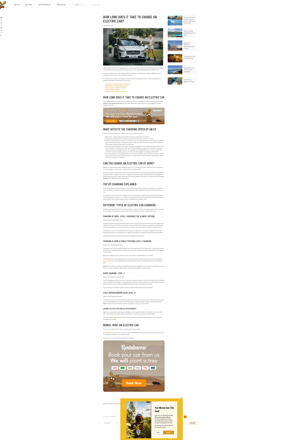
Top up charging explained (112, 89)
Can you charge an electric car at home (116, 87)
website (115, 317)
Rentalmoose (110, 332)
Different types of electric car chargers (116, 91)
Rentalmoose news (61, 4)
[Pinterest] (1, 25)
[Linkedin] (1, 22)
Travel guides (28, 4)
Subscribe (193, 423)
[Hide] (0, 35)
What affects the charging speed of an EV (116, 85)
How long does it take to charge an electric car (118, 84)
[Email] (1, 27)
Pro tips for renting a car (44, 4)
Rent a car (16, 4)
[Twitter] (1, 20)
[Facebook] (1, 17)
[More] (1, 32)
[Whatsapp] (1, 30)
